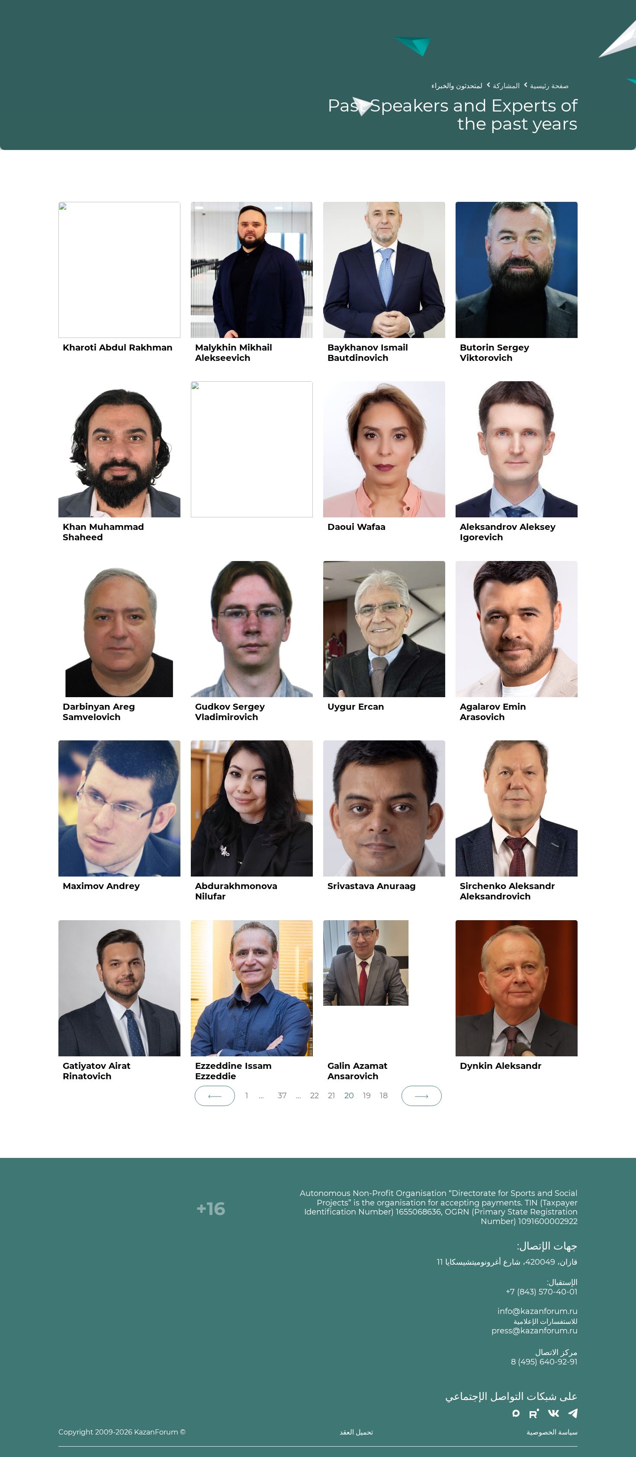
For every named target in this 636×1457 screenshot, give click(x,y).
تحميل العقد (356, 1432)
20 (349, 1095)
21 (331, 1095)
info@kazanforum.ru (538, 1311)
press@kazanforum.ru (534, 1331)
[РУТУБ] (534, 1413)
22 (314, 1095)
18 (384, 1095)
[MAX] (516, 1413)
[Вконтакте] (553, 1413)
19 (367, 1095)
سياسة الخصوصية (552, 1432)
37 (282, 1095)
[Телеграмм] (573, 1413)
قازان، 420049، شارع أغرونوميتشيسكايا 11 (507, 1262)
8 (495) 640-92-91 (544, 1362)
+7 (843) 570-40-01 (542, 1292)
